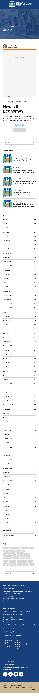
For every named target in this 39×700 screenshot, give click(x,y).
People (30, 561)
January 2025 (7, 299)
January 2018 (7, 506)
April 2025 (6, 287)
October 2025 (7, 261)
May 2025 (6, 282)
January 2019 (7, 464)
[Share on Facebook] (16, 125)
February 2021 (7, 447)
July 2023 (6, 362)
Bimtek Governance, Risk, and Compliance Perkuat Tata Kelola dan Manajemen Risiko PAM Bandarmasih (23, 171)
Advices (6, 548)
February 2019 (7, 459)
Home (5, 26)
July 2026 (6, 223)
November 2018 (7, 472)
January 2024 (7, 350)
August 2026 (6, 219)
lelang (22, 557)
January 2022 (7, 430)
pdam (5, 561)
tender (32, 564)
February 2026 (7, 245)
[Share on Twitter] (19, 125)
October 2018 (7, 476)
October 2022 (7, 400)
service (19, 564)
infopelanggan (7, 557)
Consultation (20, 551)
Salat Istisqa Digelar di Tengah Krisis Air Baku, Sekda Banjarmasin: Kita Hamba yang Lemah (23, 160)
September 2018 (8, 481)
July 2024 (6, 325)
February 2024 (7, 346)
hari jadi (20, 554)
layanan (16, 557)
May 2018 (6, 497)
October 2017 (7, 518)
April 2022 (6, 417)
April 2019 (6, 451)
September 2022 (8, 405)
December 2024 (7, 304)
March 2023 (6, 379)
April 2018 (6, 502)
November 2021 (7, 438)
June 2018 (6, 493)
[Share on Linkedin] (22, 125)
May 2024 (6, 333)
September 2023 (8, 354)
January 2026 (7, 249)
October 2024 (7, 312)
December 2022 (7, 392)
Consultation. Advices (9, 554)
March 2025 (6, 291)
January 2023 (7, 388)
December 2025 (7, 253)
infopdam (27, 554)
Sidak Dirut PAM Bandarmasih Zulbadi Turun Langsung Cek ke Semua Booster (23, 205)
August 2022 (6, 409)
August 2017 (6, 523)
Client (12, 551)
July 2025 (6, 274)
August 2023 (6, 358)
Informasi (33, 689)
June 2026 (6, 228)
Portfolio (6, 564)
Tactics (26, 564)
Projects (13, 564)
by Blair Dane (12, 45)
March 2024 (6, 341)
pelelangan (12, 561)
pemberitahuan (22, 561)
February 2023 (7, 384)
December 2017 (7, 510)
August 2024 (6, 320)
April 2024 (6, 337)
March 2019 (6, 455)
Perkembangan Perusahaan (29, 687)
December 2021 (7, 434)
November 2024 (7, 308)
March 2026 (6, 240)
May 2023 (6, 371)
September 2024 (8, 316)
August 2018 (6, 485)
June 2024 (6, 329)
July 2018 (6, 489)
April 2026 (6, 236)
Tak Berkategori (12, 103)
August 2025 (6, 270)
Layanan (16, 687)
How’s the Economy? (13, 109)
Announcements (13, 101)
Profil (10, 687)
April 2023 (6, 375)
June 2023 (6, 367)
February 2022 (7, 426)
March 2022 (6, 421)
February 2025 (7, 295)
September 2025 (8, 266)
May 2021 (6, 443)
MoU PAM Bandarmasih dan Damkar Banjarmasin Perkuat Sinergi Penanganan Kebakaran (23, 194)
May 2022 (6, 413)
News (24, 101)
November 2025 (7, 257)
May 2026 (6, 232)
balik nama (24, 548)
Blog (20, 101)
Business (6, 551)
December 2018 (7, 468)
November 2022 (7, 396)
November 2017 (7, 514)
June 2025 (6, 278)
